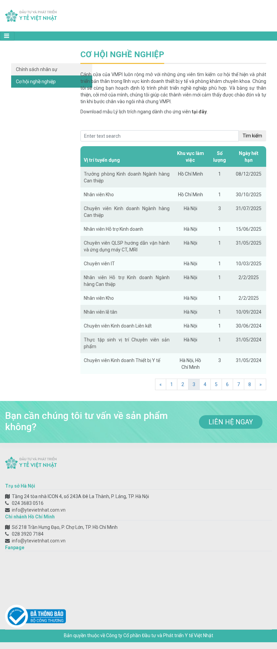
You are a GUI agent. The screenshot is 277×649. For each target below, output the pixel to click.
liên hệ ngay (230, 422)
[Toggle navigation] (7, 36)
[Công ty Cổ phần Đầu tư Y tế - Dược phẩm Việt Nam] (31, 15)
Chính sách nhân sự (36, 69)
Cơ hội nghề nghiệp (36, 81)
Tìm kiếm (252, 135)
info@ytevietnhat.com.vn (39, 510)
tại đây (199, 111)
